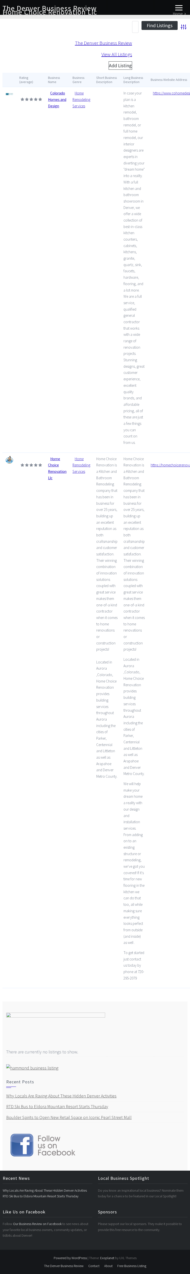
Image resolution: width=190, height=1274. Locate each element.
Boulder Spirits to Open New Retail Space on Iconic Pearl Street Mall (69, 1117)
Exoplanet (107, 1258)
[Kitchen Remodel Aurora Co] (9, 460)
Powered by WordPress (70, 1258)
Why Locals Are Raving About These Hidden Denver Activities (61, 1096)
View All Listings (116, 54)
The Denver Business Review (49, 8)
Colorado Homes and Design (57, 99)
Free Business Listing (131, 1266)
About (108, 1266)
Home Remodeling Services (81, 99)
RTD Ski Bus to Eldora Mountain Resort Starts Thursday (57, 1106)
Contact (93, 1266)
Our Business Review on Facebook (37, 1224)
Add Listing (120, 65)
